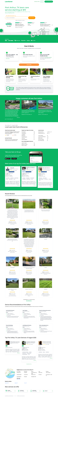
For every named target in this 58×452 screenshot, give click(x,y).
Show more (51, 186)
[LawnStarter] (9, 1)
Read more (18, 117)
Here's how (7, 58)
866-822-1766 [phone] (36, 1)
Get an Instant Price (48, 1)
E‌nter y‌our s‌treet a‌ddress (10, 17)
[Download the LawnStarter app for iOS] (7, 158)
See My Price (29, 64)
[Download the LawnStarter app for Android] (14, 158)
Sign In (42, 1)
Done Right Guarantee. (48, 57)
